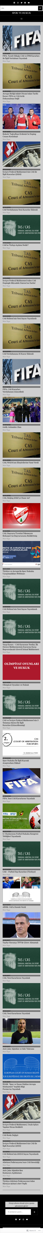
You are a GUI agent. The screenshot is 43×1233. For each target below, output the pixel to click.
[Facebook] (25, 3)
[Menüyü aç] (21, 18)
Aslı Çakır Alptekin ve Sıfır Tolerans (18, 1049)
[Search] (40, 8)
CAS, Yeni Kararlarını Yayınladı (16, 978)
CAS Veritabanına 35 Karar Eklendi (18, 354)
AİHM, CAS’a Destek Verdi (14, 907)
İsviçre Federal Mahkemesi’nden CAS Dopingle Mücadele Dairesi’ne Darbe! (19, 282)
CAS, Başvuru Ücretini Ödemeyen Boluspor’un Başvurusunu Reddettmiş (20, 534)
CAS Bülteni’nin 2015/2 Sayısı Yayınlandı (20, 1154)
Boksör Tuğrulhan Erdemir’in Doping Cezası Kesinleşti (19, 135)
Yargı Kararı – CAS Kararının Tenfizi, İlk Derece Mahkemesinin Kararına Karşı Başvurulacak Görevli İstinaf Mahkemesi (21, 647)
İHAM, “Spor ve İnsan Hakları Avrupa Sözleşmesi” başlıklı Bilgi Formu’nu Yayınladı (19, 1086)
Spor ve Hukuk (21, 12)
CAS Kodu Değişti (10, 1135)
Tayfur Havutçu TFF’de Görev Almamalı (20, 943)
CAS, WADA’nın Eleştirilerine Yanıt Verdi (21, 463)
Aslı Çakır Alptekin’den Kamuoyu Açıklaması (13, 1171)
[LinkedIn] (14, 3)
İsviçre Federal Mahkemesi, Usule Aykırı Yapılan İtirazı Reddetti (20, 1126)
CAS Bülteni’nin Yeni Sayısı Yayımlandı (20, 609)
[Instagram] (18, 3)
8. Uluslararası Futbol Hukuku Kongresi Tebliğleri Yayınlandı (20, 835)
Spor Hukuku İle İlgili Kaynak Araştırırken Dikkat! (16, 762)
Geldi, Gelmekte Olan (12, 427)
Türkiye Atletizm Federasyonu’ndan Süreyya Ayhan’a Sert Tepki (19, 1182)
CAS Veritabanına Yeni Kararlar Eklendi (20, 210)
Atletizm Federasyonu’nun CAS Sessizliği (21, 1162)
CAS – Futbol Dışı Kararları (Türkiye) (19, 872)
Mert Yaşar (6, 61)
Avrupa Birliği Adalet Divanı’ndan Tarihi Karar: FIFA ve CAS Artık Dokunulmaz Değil (20, 96)
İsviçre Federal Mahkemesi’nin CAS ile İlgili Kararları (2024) (20, 173)
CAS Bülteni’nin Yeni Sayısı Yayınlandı (19, 319)
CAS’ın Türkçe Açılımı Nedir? (15, 245)
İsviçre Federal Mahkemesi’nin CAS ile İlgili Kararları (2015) (20, 1144)
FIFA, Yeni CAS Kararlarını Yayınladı (19, 799)
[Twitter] (21, 3)
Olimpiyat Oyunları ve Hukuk (16, 685)
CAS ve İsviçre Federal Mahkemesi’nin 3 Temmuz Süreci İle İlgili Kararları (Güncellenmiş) (20, 722)
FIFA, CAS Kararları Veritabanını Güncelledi (13, 390)
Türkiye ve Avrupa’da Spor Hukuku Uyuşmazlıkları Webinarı (18, 572)
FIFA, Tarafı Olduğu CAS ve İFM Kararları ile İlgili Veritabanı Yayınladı (21, 57)
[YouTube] (29, 3)
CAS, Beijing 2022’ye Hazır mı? (16, 498)
